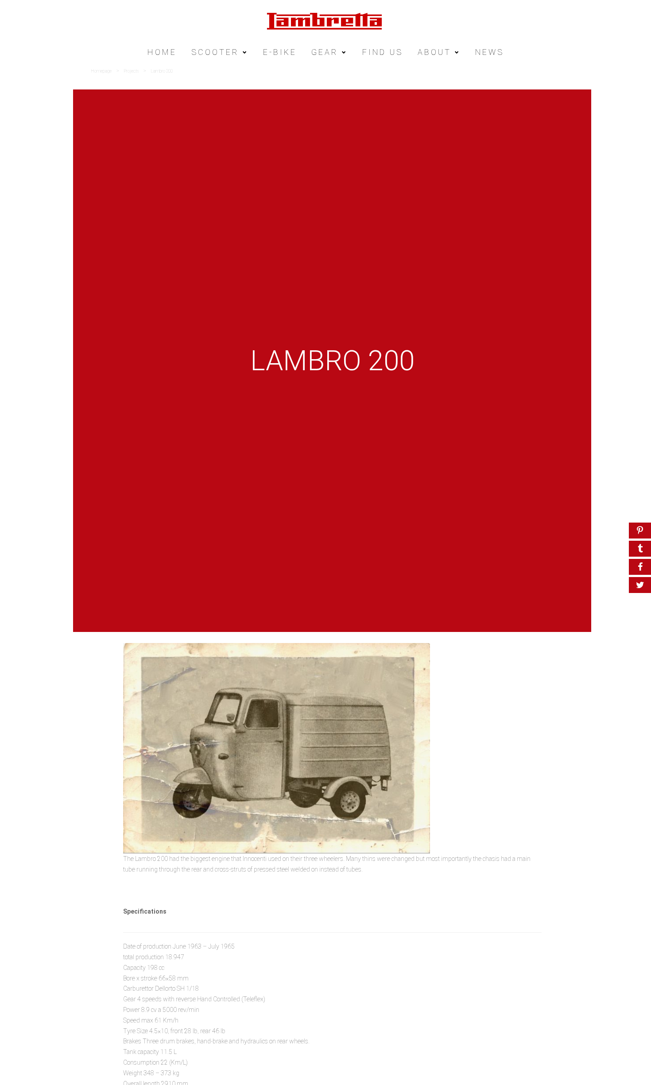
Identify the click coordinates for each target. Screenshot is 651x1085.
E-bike (280, 52)
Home (162, 52)
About (434, 52)
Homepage (101, 71)
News (489, 52)
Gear (324, 52)
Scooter (215, 52)
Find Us (382, 52)
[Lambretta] (325, 20)
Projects (131, 71)
